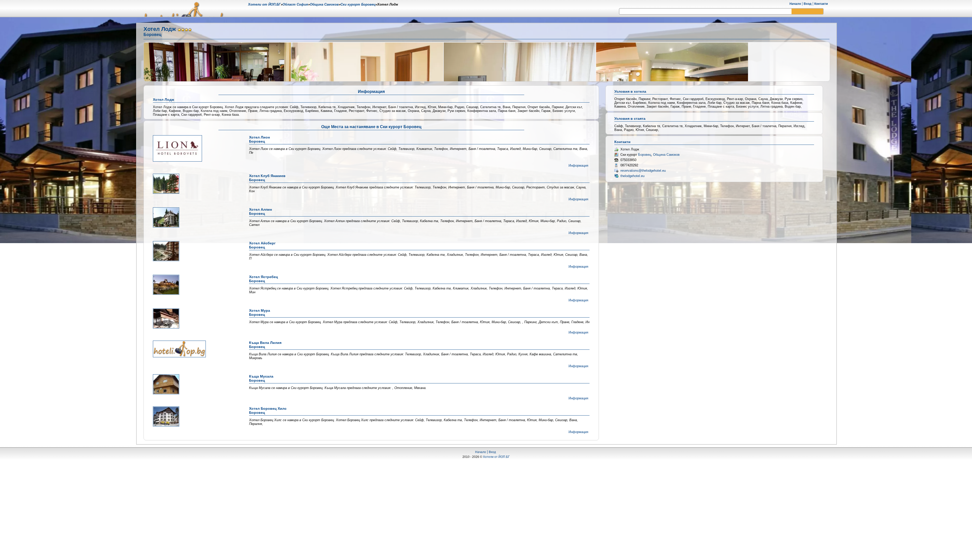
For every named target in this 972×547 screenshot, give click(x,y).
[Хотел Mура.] (196, 318)
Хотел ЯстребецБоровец (263, 279)
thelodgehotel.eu (632, 176)
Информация (578, 165)
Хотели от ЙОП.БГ (496, 457)
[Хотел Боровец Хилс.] (196, 416)
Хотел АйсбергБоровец (262, 245)
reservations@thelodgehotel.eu (643, 170)
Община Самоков (666, 155)
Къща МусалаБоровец (261, 378)
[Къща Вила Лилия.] (196, 349)
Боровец (644, 155)
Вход (808, 4)
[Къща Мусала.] (196, 384)
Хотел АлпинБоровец (260, 211)
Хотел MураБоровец (259, 312)
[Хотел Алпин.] (196, 217)
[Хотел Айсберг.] (196, 251)
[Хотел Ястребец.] (196, 285)
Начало (795, 4)
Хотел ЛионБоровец (259, 139)
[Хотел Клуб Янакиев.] (196, 184)
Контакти (821, 4)
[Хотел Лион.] (196, 148)
